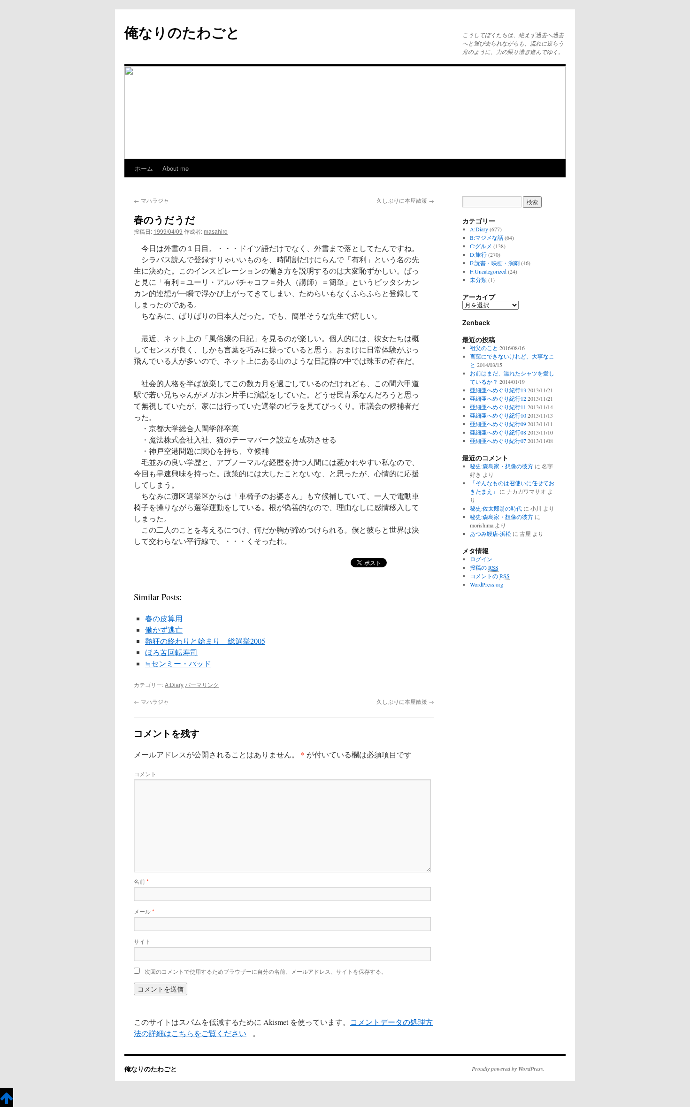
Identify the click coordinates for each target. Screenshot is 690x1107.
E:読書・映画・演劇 (495, 263)
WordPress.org (486, 584)
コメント (145, 774)
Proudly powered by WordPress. (508, 1068)
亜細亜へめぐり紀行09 (498, 424)
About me (175, 168)
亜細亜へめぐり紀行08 (498, 432)
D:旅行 (478, 254)
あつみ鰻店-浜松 (490, 533)
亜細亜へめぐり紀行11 (498, 407)
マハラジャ (151, 200)
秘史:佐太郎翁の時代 (496, 508)
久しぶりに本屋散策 (405, 200)
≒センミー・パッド (178, 663)
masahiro (216, 231)
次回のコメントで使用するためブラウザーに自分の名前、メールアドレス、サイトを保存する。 (266, 971)
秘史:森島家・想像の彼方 (501, 466)
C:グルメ (481, 246)
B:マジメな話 (486, 237)
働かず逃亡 (164, 629)
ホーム (144, 168)
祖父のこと (484, 347)
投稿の (484, 567)
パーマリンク (202, 684)
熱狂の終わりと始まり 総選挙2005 (205, 641)
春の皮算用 (164, 618)
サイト (142, 941)
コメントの (490, 576)
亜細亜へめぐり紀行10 (498, 415)
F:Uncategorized (488, 271)
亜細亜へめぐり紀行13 (498, 390)
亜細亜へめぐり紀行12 (498, 398)
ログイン (481, 559)
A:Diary (174, 684)
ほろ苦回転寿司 (171, 652)
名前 (141, 881)
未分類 (478, 279)
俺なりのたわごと (182, 32)
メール (144, 911)
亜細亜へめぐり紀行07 (498, 440)
